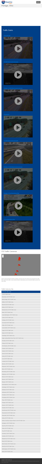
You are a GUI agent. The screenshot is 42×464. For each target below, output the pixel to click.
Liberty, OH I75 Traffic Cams (7, 356)
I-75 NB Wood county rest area (11, 61)
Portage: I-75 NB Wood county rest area (13, 88)
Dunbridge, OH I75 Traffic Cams (8, 335)
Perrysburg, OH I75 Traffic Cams (8, 397)
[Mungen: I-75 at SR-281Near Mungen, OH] (17, 271)
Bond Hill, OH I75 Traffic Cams (8, 304)
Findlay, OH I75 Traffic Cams (7, 343)
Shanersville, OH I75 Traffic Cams (8, 412)
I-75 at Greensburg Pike (9, 219)
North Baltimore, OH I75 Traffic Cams (9, 384)
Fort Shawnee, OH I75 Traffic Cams (9, 345)
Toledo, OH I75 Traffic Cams (7, 428)
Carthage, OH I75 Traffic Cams (8, 320)
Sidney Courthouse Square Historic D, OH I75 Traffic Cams (13, 420)
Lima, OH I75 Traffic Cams (7, 358)
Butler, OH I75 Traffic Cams (7, 312)
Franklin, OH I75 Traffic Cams (7, 348)
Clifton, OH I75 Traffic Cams (7, 325)
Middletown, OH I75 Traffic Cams (8, 374)
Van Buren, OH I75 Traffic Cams (8, 433)
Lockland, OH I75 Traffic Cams (8, 361)
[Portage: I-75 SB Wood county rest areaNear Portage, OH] (19, 260)
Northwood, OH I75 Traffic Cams (8, 392)
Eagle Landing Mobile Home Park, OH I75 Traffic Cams (12, 338)
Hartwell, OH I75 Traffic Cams (8, 351)
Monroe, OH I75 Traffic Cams (7, 376)
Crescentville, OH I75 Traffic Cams (8, 327)
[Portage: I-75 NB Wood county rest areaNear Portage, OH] (19, 259)
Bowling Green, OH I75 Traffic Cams (9, 309)
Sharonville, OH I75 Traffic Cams (8, 415)
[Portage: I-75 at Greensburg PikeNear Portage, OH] (19, 265)
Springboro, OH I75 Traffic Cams (8, 423)
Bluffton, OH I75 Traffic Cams (7, 302)
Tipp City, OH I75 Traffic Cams (8, 425)
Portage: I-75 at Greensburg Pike (11, 193)
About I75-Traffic (6, 462)
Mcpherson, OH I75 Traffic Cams (8, 366)
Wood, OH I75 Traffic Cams (7, 451)
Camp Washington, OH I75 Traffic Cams (9, 314)
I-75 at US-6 (6, 114)
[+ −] (21, 265)
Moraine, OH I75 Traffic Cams (7, 379)
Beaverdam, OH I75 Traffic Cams (8, 296)
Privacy (2, 462)
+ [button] (3, 255)
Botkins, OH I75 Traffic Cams (7, 307)
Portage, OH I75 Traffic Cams (7, 402)
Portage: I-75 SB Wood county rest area (13, 167)
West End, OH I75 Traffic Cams (8, 446)
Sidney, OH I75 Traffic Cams (7, 418)
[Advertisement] (21, 15)
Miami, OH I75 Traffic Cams (7, 369)
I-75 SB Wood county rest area (11, 140)
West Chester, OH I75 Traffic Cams (8, 443)
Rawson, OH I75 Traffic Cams (8, 405)
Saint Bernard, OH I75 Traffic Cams (9, 410)
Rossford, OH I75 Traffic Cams (8, 407)
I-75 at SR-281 (7, 35)
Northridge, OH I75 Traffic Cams (8, 387)
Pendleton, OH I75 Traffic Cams (8, 394)
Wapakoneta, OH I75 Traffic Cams (8, 438)
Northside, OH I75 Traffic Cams (8, 389)
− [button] (3, 256)
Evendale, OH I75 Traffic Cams (8, 340)
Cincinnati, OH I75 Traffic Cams (8, 322)
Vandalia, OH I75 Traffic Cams (8, 436)
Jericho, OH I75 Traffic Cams (7, 353)
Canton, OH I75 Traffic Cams (7, 317)
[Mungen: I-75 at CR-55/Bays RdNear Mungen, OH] (15, 274)
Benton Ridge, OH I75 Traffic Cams (9, 299)
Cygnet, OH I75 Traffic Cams (7, 330)
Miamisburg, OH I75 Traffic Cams (8, 371)
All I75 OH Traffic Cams (6, 291)
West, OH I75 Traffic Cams (7, 441)
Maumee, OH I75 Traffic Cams (8, 363)
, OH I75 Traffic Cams (6, 294)
